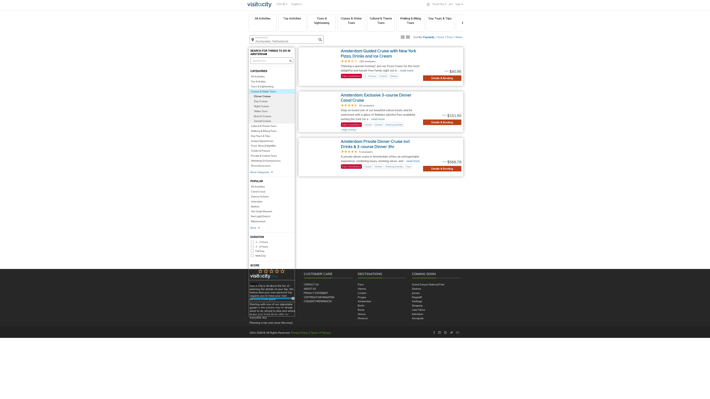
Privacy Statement (316, 292)
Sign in (459, 4)
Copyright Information (319, 297)
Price (450, 37)
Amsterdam (364, 301)
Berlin (361, 305)
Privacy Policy (299, 332)
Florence (363, 318)
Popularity (429, 37)
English (296, 4)
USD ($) (281, 4)
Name (459, 37)
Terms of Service (320, 332)
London (362, 292)
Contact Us (311, 284)
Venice (362, 314)
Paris (361, 284)
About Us (310, 288)
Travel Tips (438, 4)
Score (440, 37)
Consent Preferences (318, 301)
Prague (362, 297)
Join (451, 4)
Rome (361, 309)
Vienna (362, 288)
